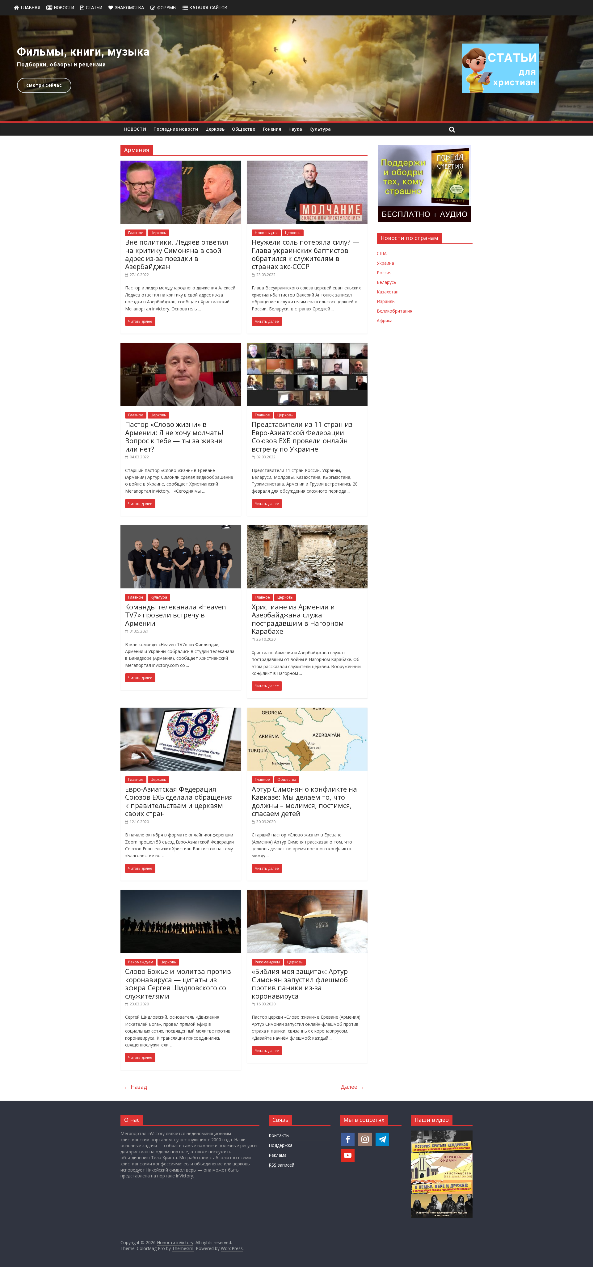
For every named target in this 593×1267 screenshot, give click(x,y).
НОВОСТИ (135, 129)
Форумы (166, 7)
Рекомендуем (140, 962)
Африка (385, 320)
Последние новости (176, 129)
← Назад (135, 1086)
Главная (30, 7)
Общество (243, 129)
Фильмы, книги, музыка (83, 51)
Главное (135, 232)
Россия (384, 273)
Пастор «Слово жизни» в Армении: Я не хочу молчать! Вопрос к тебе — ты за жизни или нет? (174, 436)
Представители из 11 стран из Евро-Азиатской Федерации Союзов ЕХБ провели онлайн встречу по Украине (302, 436)
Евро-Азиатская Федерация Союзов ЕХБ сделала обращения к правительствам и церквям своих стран (179, 801)
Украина (385, 263)
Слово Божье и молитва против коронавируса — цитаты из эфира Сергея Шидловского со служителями (178, 983)
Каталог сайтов (208, 7)
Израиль (386, 301)
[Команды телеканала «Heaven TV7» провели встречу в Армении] (180, 528)
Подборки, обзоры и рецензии (61, 64)
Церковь (215, 129)
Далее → (352, 1086)
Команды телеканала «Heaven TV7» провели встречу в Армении (175, 615)
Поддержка (280, 1145)
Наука (295, 129)
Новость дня (266, 232)
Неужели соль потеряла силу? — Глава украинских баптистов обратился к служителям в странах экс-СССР (305, 254)
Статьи (94, 7)
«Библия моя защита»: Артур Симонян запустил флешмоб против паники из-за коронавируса (300, 983)
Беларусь (386, 282)
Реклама (278, 1155)
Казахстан (387, 292)
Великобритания (394, 311)
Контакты (279, 1135)
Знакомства (129, 7)
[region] (296, 68)
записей (281, 1165)
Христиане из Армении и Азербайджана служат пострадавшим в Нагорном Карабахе (298, 619)
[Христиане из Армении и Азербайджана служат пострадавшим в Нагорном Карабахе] (307, 528)
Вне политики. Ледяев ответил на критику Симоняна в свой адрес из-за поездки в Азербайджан (176, 254)
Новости (64, 7)
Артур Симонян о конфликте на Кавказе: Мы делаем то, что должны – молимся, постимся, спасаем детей (304, 801)
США (382, 253)
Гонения (272, 129)
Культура (320, 129)
